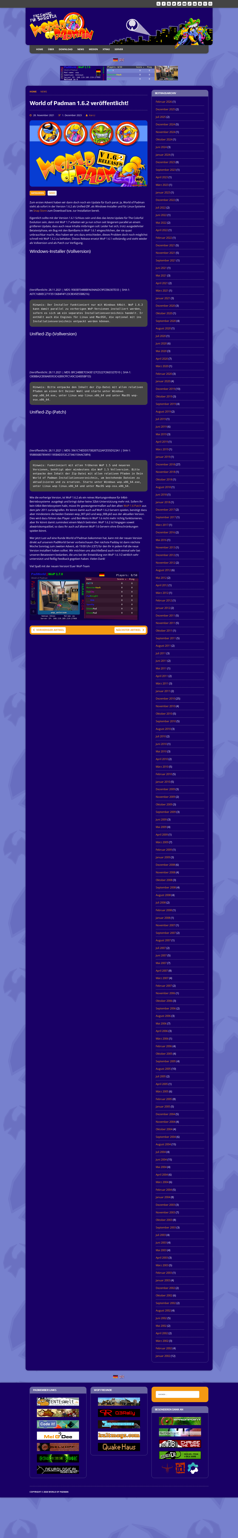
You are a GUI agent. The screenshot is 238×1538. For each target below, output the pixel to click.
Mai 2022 (161, 222)
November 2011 (165, 623)
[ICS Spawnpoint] (180, 1423)
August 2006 (163, 1016)
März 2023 (162, 185)
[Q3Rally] (119, 1415)
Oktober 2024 (164, 139)
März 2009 (162, 842)
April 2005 (162, 1084)
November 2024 (165, 132)
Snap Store (40, 210)
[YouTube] (184, 3)
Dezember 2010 (165, 698)
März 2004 (162, 1182)
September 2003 (166, 1227)
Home (39, 49)
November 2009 (165, 797)
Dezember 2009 (165, 789)
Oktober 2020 (164, 313)
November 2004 (165, 1122)
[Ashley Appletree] (58, 1415)
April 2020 (162, 358)
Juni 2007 (161, 955)
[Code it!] (58, 1426)
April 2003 (162, 1257)
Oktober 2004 (164, 1129)
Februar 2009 (164, 849)
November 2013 (165, 547)
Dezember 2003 (165, 1205)
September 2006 (166, 1008)
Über (51, 49)
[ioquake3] (167, 1471)
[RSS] (158, 3)
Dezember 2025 (165, 109)
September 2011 (166, 638)
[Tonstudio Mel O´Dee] (58, 1437)
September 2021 (166, 260)
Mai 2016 (161, 540)
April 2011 (162, 676)
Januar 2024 (163, 154)
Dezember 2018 (165, 464)
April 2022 (162, 230)
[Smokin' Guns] (119, 1403)
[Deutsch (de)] (115, 59)
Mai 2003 (161, 1250)
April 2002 (162, 1333)
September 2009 (166, 812)
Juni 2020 (161, 343)
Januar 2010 (163, 782)
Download (66, 49)
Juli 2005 (161, 1076)
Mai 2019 (161, 434)
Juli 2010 (161, 736)
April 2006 (162, 1031)
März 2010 (162, 766)
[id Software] (180, 1471)
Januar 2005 (163, 1106)
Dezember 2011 (165, 615)
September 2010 (166, 721)
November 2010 (165, 706)
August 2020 (163, 328)
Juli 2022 (161, 207)
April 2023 (162, 177)
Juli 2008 (161, 902)
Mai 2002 (161, 1326)
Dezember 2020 (165, 305)
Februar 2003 (164, 1273)
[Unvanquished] (119, 1426)
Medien (93, 49)
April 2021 (162, 283)
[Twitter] (174, 3)
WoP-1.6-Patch (132, 506)
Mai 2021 (161, 275)
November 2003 (165, 1212)
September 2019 (166, 404)
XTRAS (106, 49)
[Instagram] (169, 3)
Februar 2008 (164, 910)
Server (119, 49)
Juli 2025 (161, 117)
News (80, 49)
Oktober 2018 (164, 479)
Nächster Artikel (128, 630)
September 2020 (166, 321)
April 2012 (162, 585)
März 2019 (162, 449)
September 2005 (166, 1061)
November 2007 (165, 925)
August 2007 (163, 940)
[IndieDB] (195, 3)
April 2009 (162, 834)
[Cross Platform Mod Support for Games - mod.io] (192, 1471)
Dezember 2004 (165, 1114)
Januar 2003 (163, 1280)
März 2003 (162, 1265)
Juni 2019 (161, 426)
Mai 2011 (161, 668)
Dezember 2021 (165, 245)
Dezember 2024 (165, 124)
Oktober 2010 (164, 713)
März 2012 (162, 593)
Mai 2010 (161, 751)
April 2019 (162, 441)
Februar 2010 (164, 774)
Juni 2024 (161, 147)
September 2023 (166, 170)
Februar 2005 (164, 1099)
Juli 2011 (161, 653)
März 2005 (162, 1091)
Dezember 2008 (165, 865)
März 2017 (162, 525)
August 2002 (163, 1310)
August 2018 (163, 487)
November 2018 (165, 472)
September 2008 (166, 887)
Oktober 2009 (164, 804)
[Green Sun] (58, 1460)
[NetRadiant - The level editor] (180, 1434)
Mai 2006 (161, 1023)
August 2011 (163, 645)
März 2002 (162, 1341)
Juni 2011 (161, 661)
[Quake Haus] (119, 1449)
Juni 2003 (161, 1242)
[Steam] (179, 3)
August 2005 (163, 1069)
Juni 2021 (161, 268)
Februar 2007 (164, 985)
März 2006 (162, 1038)
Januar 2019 (163, 457)
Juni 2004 (161, 1159)
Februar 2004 (164, 1189)
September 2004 (166, 1137)
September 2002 (166, 1303)
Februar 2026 (164, 101)
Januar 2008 (163, 918)
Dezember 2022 (165, 200)
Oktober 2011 (164, 630)
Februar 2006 (164, 1046)
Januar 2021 (163, 298)
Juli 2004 (161, 1152)
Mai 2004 (161, 1167)
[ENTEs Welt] (58, 1403)
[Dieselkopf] (58, 1449)
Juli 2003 (161, 1235)
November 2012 (165, 562)
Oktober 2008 (164, 880)
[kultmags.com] (119, 1437)
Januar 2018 (163, 502)
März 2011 (162, 683)
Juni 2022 (161, 215)
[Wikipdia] (205, 3)
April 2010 (162, 759)
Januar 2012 (163, 608)
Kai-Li (92, 115)
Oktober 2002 (164, 1295)
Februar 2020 (164, 374)
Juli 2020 (161, 336)
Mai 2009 (161, 827)
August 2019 (163, 411)
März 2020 (162, 366)
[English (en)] (121, 59)
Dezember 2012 (165, 555)
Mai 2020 (161, 351)
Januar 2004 (163, 1197)
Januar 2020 (163, 381)
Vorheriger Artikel (50, 630)
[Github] (210, 3)
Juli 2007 (161, 948)
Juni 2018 (161, 494)
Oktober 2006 (164, 1001)
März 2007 (162, 978)
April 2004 (162, 1174)
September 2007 (166, 933)
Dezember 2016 (165, 532)
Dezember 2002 (165, 1288)
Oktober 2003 (164, 1220)
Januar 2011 (163, 691)
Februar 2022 (164, 237)
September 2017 (166, 517)
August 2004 (163, 1144)
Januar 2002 (163, 1356)
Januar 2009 (163, 857)
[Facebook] (163, 3)
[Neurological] (58, 1471)
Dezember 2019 (165, 389)
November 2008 (165, 872)
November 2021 (165, 253)
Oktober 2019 (164, 396)
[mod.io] (200, 3)
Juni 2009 (161, 819)
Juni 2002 (161, 1318)
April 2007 (162, 970)
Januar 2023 (163, 192)
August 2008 (163, 895)
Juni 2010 (161, 744)
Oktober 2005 (164, 1053)
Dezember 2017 (165, 509)
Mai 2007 (161, 963)
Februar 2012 (164, 600)
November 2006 (165, 993)
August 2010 (163, 729)
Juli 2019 (161, 419)
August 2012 (163, 570)
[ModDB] (189, 3)
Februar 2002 (164, 1348)
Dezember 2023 (165, 162)
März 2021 (162, 290)
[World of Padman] (119, 26)
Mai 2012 (161, 578)
